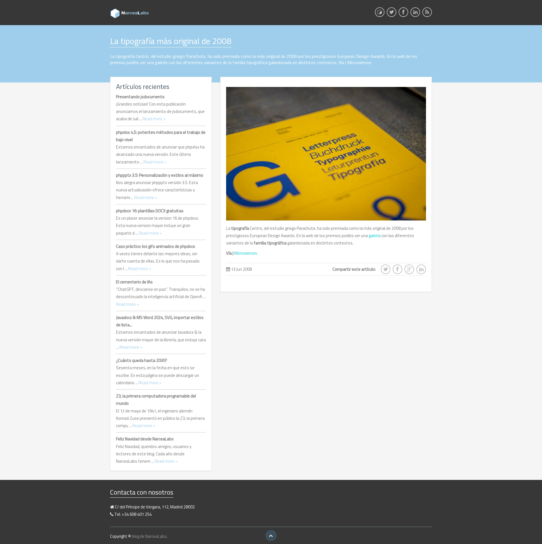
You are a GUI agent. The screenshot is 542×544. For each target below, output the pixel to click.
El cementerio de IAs (134, 282)
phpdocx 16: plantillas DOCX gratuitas (149, 210)
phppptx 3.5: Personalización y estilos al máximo (159, 175)
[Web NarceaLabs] (379, 12)
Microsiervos (245, 253)
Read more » (154, 118)
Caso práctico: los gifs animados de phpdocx (155, 246)
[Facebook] (403, 14)
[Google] (409, 271)
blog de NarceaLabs (149, 536)
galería (375, 235)
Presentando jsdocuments (140, 96)
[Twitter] (391, 14)
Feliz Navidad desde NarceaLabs (145, 439)
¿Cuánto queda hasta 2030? (141, 360)
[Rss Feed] (427, 14)
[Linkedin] (415, 14)
